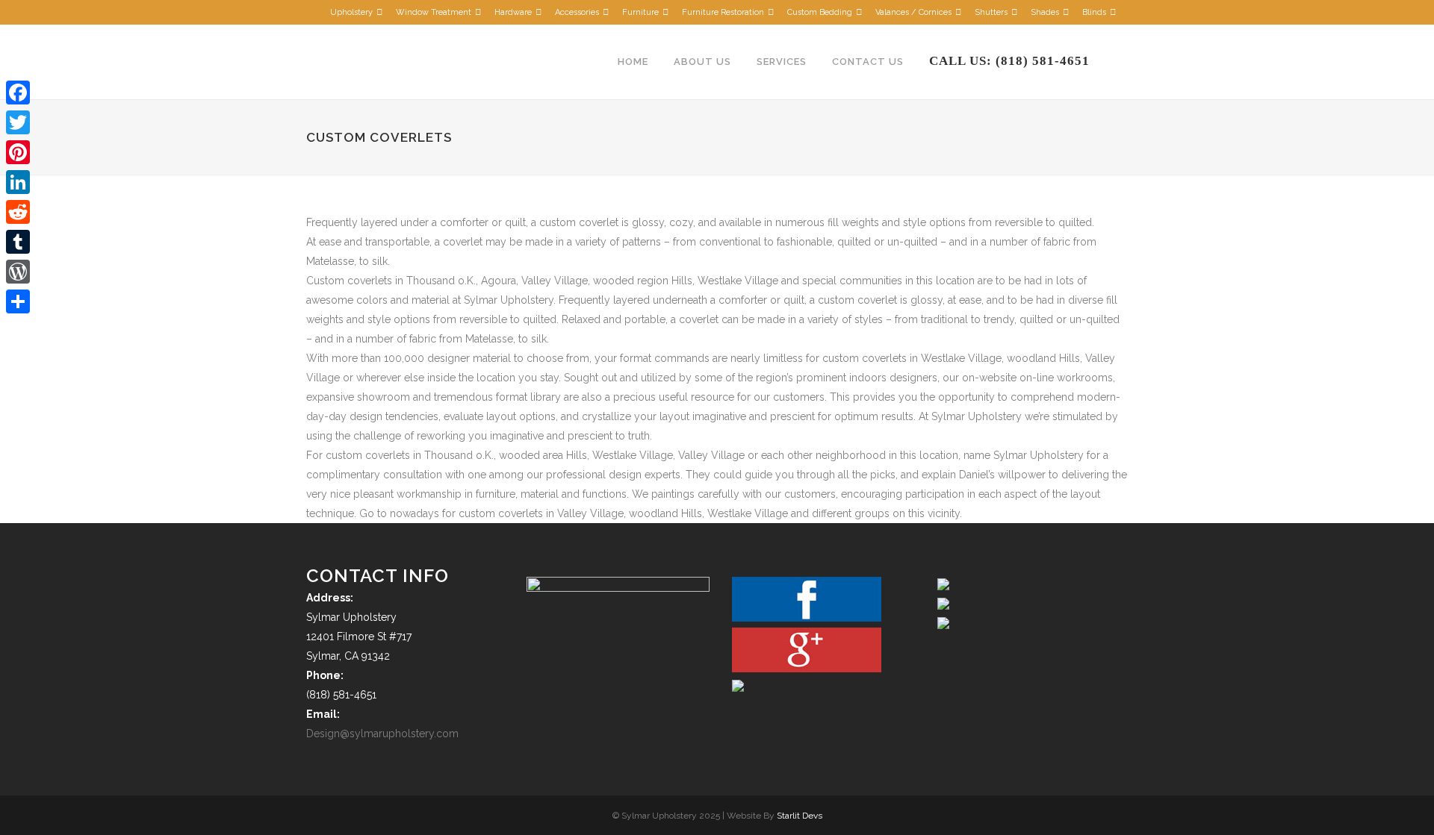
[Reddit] (18, 212)
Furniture (640, 12)
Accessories (577, 12)
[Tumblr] (18, 242)
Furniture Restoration (723, 12)
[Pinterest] (18, 152)
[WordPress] (18, 272)
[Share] (18, 301)
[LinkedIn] (18, 182)
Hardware (513, 12)
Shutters (991, 12)
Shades (1045, 12)
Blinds (1094, 12)
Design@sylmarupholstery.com (382, 733)
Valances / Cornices (913, 12)
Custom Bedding (819, 12)
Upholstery (351, 12)
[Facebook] (18, 92)
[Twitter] (18, 122)
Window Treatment (433, 12)
